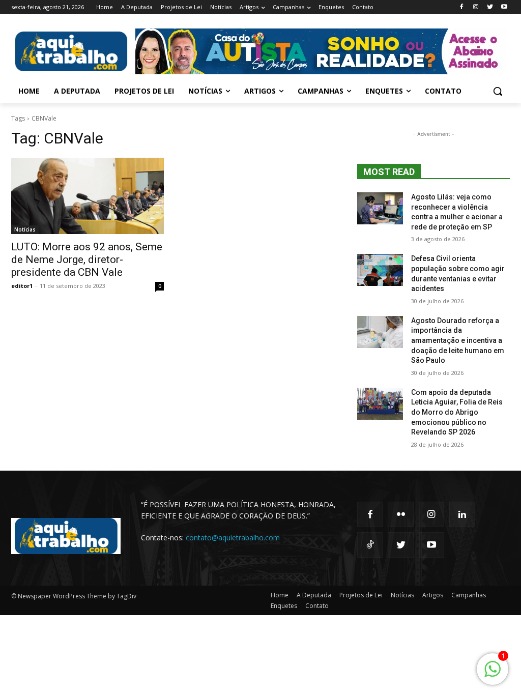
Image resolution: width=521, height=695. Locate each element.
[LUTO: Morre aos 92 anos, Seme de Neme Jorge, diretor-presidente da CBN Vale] (87, 196)
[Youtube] (504, 7)
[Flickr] (400, 514)
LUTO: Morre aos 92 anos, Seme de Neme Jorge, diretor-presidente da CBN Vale (86, 259)
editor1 (22, 285)
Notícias (25, 229)
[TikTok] (370, 545)
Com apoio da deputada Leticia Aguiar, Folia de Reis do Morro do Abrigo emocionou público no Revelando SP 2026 (457, 412)
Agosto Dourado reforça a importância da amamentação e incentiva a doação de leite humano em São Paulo (457, 340)
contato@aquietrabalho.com (233, 537)
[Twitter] (490, 7)
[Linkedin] (462, 514)
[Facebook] (462, 7)
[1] (492, 674)
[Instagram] (476, 7)
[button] (497, 91)
